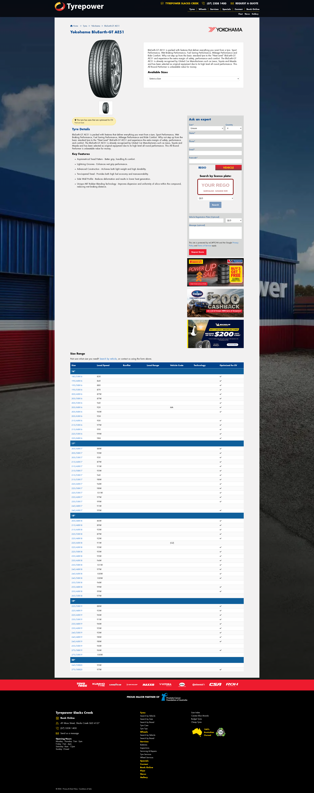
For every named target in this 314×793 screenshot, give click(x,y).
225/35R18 (77, 534)
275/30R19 (77, 650)
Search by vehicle (108, 358)
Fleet (240, 14)
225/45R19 (77, 615)
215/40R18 (77, 525)
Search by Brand (147, 722)
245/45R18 (77, 573)
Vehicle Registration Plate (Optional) (204, 217)
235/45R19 (77, 628)
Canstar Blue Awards (200, 715)
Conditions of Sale (85, 789)
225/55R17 (77, 493)
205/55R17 (77, 457)
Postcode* (193, 157)
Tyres (192, 9)
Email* (192, 149)
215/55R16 (77, 425)
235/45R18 (77, 560)
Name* (192, 133)
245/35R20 (77, 665)
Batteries (143, 745)
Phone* (192, 141)
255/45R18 (77, 591)
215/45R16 (77, 420)
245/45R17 (77, 510)
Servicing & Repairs (148, 751)
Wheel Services (146, 757)
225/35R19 (77, 606)
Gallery (255, 14)
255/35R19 (77, 646)
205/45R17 (77, 448)
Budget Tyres (196, 719)
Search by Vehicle (147, 716)
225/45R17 (77, 484)
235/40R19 (77, 624)
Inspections (144, 748)
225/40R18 (77, 538)
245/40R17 (77, 506)
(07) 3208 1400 (216, 3)
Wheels (202, 9)
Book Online (253, 9)
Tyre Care (144, 725)
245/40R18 (77, 569)
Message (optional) (197, 225)
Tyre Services (145, 754)
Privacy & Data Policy (70, 789)
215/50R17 (77, 470)
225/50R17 (77, 488)
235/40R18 (77, 556)
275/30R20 (77, 669)
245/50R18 (77, 578)
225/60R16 (77, 438)
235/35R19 (77, 619)
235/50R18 (77, 565)
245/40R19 (77, 637)
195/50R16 (77, 385)
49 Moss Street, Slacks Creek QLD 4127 (79, 723)
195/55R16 (77, 389)
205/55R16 (77, 403)
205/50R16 (77, 398)
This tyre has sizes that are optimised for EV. (94, 121)
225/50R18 (77, 551)
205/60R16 (77, 407)
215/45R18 (77, 529)
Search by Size (146, 719)
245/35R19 (77, 632)
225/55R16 (77, 434)
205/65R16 (77, 416)
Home (75, 26)
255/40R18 (77, 587)
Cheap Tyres (196, 722)
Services (214, 9)
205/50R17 (77, 453)
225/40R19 (77, 610)
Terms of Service (204, 245)
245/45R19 (77, 641)
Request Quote (197, 252)
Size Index (195, 712)
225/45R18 (77, 543)
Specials (226, 9)
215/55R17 (77, 475)
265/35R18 (77, 596)
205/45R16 (77, 394)
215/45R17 (77, 462)
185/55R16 (77, 376)
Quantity (229, 124)
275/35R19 (77, 654)
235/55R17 (77, 501)
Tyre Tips (144, 728)
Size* (191, 124)
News (247, 14)
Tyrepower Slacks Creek (182, 3)
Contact (239, 9)
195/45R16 (77, 381)
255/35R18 (77, 582)
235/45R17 (77, 497)
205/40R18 (77, 521)
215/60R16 (77, 429)
